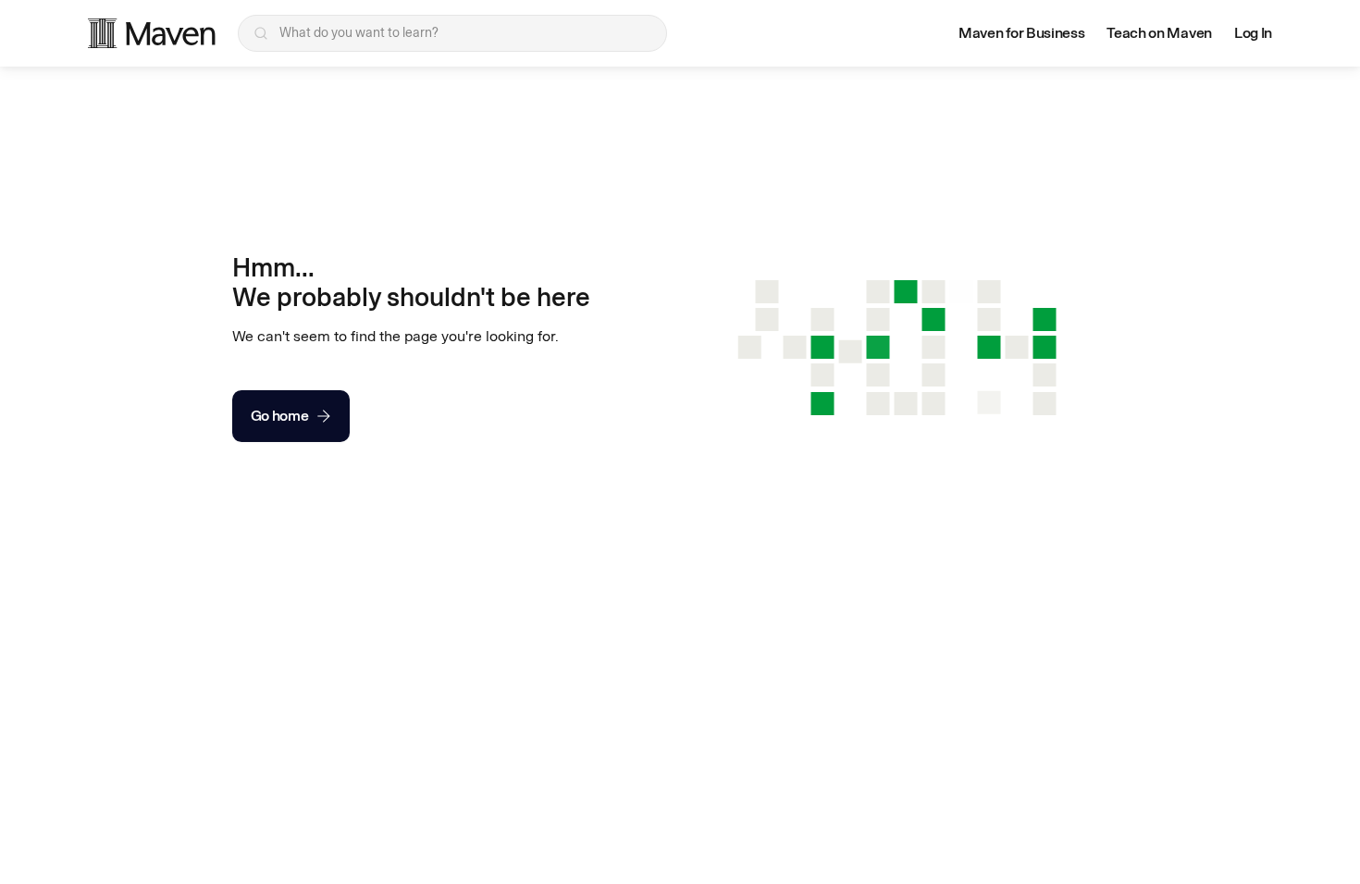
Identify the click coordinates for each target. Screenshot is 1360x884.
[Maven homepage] (151, 33)
